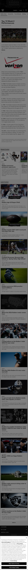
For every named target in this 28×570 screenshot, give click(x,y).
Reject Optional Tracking (14, 563)
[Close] (26, 537)
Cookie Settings (13, 560)
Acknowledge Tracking (14, 567)
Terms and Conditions (6, 542)
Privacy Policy (20, 543)
